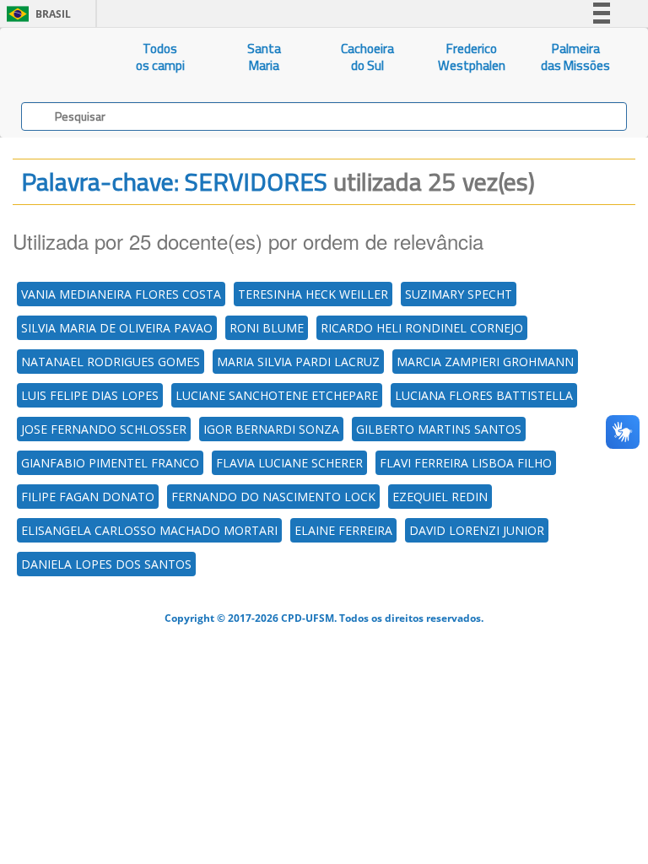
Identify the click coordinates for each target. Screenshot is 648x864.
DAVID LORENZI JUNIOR (476, 530)
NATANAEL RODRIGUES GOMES (110, 362)
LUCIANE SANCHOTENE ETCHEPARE (277, 395)
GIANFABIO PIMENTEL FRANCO (110, 463)
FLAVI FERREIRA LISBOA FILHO (466, 463)
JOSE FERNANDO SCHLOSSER (103, 429)
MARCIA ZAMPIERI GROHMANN (485, 362)
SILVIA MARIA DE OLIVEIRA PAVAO (117, 328)
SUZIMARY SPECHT (458, 294)
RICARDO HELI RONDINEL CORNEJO (422, 328)
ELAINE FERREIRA (343, 530)
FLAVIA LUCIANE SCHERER (289, 463)
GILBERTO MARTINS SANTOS (438, 429)
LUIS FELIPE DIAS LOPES (90, 395)
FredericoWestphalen (471, 57)
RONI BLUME (267, 328)
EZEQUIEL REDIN (440, 497)
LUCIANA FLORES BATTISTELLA (484, 395)
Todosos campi (160, 57)
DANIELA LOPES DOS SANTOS (106, 564)
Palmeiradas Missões (575, 57)
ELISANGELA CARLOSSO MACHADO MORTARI (149, 530)
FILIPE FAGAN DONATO (87, 497)
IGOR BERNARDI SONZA (271, 429)
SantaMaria (264, 57)
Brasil (35, 14)
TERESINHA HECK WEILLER (313, 294)
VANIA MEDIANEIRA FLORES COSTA (121, 294)
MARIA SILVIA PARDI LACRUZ (298, 362)
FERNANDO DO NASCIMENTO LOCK (273, 497)
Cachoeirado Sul (367, 57)
